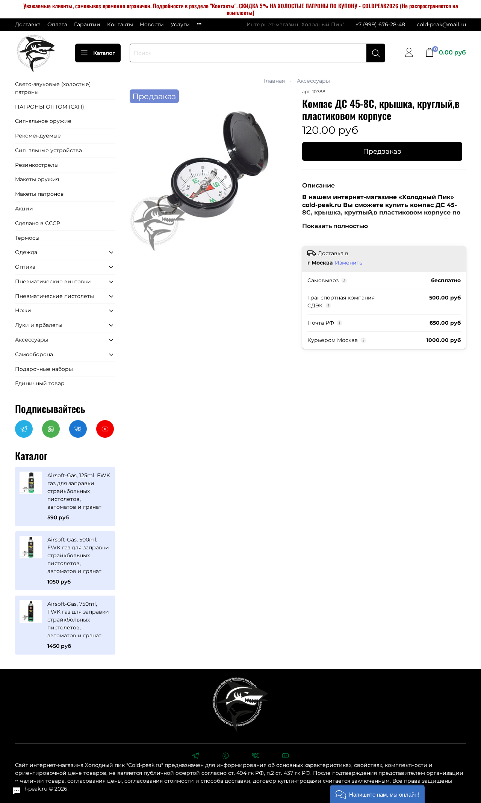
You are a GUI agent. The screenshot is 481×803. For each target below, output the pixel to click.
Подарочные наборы (44, 369)
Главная (274, 80)
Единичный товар (40, 383)
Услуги (180, 24)
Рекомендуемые (38, 135)
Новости (152, 24)
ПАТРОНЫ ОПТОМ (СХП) (49, 106)
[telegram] (195, 756)
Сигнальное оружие (43, 121)
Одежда (26, 252)
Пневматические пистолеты (54, 296)
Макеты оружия (37, 179)
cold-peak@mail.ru (441, 24)
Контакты (120, 24)
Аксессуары (313, 80)
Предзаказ (382, 151)
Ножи (23, 310)
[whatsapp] (225, 756)
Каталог (104, 53)
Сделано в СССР (37, 223)
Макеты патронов (39, 194)
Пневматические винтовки (53, 281)
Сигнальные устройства (48, 150)
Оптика (25, 266)
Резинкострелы (37, 165)
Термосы (27, 237)
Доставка (28, 24)
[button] (377, 794)
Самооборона (34, 354)
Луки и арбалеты (38, 325)
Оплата (57, 24)
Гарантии (87, 24)
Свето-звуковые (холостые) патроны (53, 88)
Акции (24, 208)
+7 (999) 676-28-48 (380, 24)
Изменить (348, 262)
